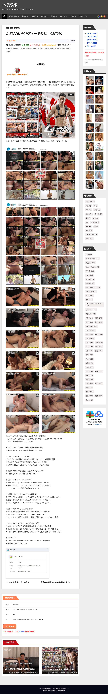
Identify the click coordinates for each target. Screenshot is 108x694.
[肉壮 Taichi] (99, 165)
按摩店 (88, 218)
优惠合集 (47, 666)
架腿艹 (42, 48)
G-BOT (26, 45)
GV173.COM (92, 37)
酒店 (99, 383)
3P (89, 255)
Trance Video (92, 267)
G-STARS (35, 45)
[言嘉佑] (89, 108)
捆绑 (98, 318)
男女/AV (88, 226)
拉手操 (30, 48)
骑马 (9, 52)
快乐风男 (88, 210)
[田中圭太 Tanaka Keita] (89, 146)
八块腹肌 (88, 206)
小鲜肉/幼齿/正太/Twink (93, 305)
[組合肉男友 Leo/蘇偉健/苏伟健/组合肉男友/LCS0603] (89, 99)
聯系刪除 (62, 690)
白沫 (99, 334)
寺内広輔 (95, 218)
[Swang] (89, 90)
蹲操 (68, 48)
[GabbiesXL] (89, 156)
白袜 (89, 342)
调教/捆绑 (89, 230)
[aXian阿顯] (99, 156)
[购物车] (101, 16)
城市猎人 (97, 210)
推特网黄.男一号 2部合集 (19, 582)
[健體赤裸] (99, 146)
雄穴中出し (89, 238)
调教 (60, 666)
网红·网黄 (14, 16)
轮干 (89, 383)
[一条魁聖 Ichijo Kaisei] (17, 70)
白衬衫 (90, 338)
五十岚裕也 (98, 214)
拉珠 (35, 48)
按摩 (25, 16)
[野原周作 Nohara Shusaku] (89, 175)
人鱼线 (90, 279)
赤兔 (95, 206)
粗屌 (98, 347)
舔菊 (63, 48)
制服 (7, 28)
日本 (45, 16)
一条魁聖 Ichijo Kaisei (48, 45)
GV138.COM (92, 40)
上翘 (89, 275)
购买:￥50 (12, 41)
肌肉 (47, 48)
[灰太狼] (89, 184)
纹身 (98, 351)
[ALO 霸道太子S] (99, 127)
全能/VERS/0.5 (93, 287)
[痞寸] (89, 127)
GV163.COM (92, 33)
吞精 (89, 300)
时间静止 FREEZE (91, 234)
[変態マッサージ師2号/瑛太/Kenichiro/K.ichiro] (89, 118)
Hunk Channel (92, 259)
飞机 (7, 666)
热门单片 (17, 28)
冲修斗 (95, 226)
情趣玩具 (91, 314)
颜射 (89, 388)
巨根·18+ (17, 48)
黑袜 (87, 222)
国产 (35, 16)
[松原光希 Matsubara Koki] (99, 99)
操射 (98, 322)
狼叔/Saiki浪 (95, 222)
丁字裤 (90, 271)
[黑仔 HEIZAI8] (89, 137)
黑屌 (89, 396)
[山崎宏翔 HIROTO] (89, 80)
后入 (69, 45)
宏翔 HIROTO (90, 202)
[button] (104, 16)
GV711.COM (92, 43)
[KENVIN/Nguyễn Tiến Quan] (99, 80)
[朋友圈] (98, 16)
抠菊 (24, 48)
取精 (64, 16)
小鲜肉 (10, 48)
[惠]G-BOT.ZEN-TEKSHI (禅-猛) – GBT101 (60, 669)
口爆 (64, 45)
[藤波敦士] (99, 175)
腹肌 (58, 48)
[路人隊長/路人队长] (89, 165)
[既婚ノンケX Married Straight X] (99, 118)
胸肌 (52, 48)
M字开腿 (91, 263)
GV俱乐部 (9, 5)
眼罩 (89, 347)
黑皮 (99, 396)
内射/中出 (91, 291)
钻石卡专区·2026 (28, 663)
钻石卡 (21, 632)
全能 (59, 45)
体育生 (90, 283)
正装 (89, 334)
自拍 (89, 371)
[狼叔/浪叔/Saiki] (99, 90)
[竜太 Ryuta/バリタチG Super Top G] (99, 108)
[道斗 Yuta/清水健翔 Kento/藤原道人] (99, 137)
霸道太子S (89, 214)
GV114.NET (91, 46)
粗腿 (89, 351)
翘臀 (89, 355)
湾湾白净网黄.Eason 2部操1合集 (54, 582)
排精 (89, 322)
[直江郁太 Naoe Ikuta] (99, 184)
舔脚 (99, 371)
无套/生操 (91, 326)
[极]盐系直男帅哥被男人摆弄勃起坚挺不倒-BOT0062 (26, 669)
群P (21, 663)
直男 (73, 16)
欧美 (54, 16)
